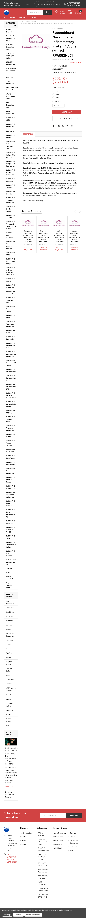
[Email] (59, 126)
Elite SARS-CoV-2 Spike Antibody (10, 55)
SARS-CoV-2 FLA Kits (10, 216)
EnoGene (9, 625)
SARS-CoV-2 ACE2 (10, 119)
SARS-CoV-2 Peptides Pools (10, 419)
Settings (7, 915)
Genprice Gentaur (9, 663)
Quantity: (56, 101)
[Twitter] (67, 126)
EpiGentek (9, 640)
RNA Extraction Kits (10, 105)
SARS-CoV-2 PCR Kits (10, 411)
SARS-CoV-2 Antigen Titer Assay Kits (11, 155)
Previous (76, 211)
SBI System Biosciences (10, 634)
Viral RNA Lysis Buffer (10, 578)
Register (63, 13)
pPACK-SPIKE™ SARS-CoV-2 (11, 96)
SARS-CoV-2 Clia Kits (10, 186)
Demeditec (9, 695)
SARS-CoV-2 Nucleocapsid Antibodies (11, 354)
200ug (58, 94)
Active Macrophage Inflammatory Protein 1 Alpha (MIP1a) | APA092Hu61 (59, 236)
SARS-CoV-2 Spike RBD (10, 522)
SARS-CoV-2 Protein (10, 435)
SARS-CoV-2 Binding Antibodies (10, 172)
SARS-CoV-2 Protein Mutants (10, 443)
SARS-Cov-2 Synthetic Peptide (10, 529)
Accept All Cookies (33, 915)
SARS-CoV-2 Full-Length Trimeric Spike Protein (11, 225)
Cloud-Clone (10, 612)
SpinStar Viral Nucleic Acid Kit (11, 562)
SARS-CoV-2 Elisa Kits (10, 192)
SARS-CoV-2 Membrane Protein (10, 309)
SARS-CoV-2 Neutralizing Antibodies (10, 345)
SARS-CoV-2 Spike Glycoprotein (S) (10, 513)
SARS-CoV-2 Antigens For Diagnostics (10, 163)
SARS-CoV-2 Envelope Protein (10, 209)
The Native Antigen (9, 704)
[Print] (63, 126)
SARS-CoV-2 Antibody (10, 136)
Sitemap (24, 844)
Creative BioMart (9, 669)
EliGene (8, 714)
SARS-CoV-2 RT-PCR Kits (10, 487)
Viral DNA (9, 572)
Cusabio (8, 644)
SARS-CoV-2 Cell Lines (10, 180)
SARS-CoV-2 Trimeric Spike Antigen (11, 544)
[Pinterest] (72, 126)
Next (80, 211)
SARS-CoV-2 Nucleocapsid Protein (11, 363)
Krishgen (9, 699)
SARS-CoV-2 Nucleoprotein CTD (11, 378)
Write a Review (75, 62)
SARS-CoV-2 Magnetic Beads (10, 300)
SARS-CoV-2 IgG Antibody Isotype (10, 261)
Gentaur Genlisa (8, 720)
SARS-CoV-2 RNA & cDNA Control (10, 479)
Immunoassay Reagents (11, 76)
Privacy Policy (72, 907)
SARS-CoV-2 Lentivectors (10, 292)
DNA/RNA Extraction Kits (10, 47)
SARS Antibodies (10, 112)
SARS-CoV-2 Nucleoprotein (11, 370)
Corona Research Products (9, 794)
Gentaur (8, 657)
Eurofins (9, 653)
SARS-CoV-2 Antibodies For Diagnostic (10, 127)
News (34, 17)
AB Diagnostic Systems (11, 689)
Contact (22, 17)
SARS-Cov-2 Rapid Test (10, 450)
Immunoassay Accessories (11, 69)
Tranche (9, 568)
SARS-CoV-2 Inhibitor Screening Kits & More (10, 271)
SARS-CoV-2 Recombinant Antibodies (10, 471)
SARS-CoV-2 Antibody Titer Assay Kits (10, 145)
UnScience (9, 710)
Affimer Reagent (9, 31)
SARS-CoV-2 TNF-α (10, 537)
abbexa (8, 629)
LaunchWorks (10, 679)
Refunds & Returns (52, 907)
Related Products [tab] (32, 211)
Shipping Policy (33, 907)
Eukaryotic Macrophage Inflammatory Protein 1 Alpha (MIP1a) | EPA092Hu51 (28, 236)
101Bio (8, 675)
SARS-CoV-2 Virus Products (10, 553)
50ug (57, 97)
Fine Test (9, 684)
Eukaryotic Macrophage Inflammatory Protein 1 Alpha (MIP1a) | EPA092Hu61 (43, 236)
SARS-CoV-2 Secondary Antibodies (10, 494)
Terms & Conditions (13, 907)
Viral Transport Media (9, 585)
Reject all (18, 915)
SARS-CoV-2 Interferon (10, 280)
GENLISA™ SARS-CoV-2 (10, 63)
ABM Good (9, 621)
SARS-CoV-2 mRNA (10, 331)
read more (8, 786)
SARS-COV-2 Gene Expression (10, 235)
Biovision (9, 649)
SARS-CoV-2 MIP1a (10, 316)
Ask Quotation (9, 17)
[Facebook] (54, 126)
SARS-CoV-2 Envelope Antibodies (10, 200)
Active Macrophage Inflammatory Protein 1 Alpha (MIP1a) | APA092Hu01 (74, 236)
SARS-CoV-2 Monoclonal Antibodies (10, 324)
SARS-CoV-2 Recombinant (10, 463)
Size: (58, 87)
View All (8, 725)
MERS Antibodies (10, 82)
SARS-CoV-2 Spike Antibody (10, 503)
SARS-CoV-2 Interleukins (10, 286)
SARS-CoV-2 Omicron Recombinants (11, 395)
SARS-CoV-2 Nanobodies (10, 338)
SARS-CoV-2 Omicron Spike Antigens (11, 404)
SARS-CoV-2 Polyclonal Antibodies (10, 428)
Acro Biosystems (10, 602)
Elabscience (10, 608)
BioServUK (9, 616)
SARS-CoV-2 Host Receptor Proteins (10, 245)
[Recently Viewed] (71, 12)
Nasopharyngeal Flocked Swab (12, 89)
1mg (57, 91)
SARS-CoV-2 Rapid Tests (10, 457)
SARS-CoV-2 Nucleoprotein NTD (11, 386)
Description (28, 134)
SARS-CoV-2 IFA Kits (10, 254)
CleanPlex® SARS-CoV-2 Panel (10, 38)
